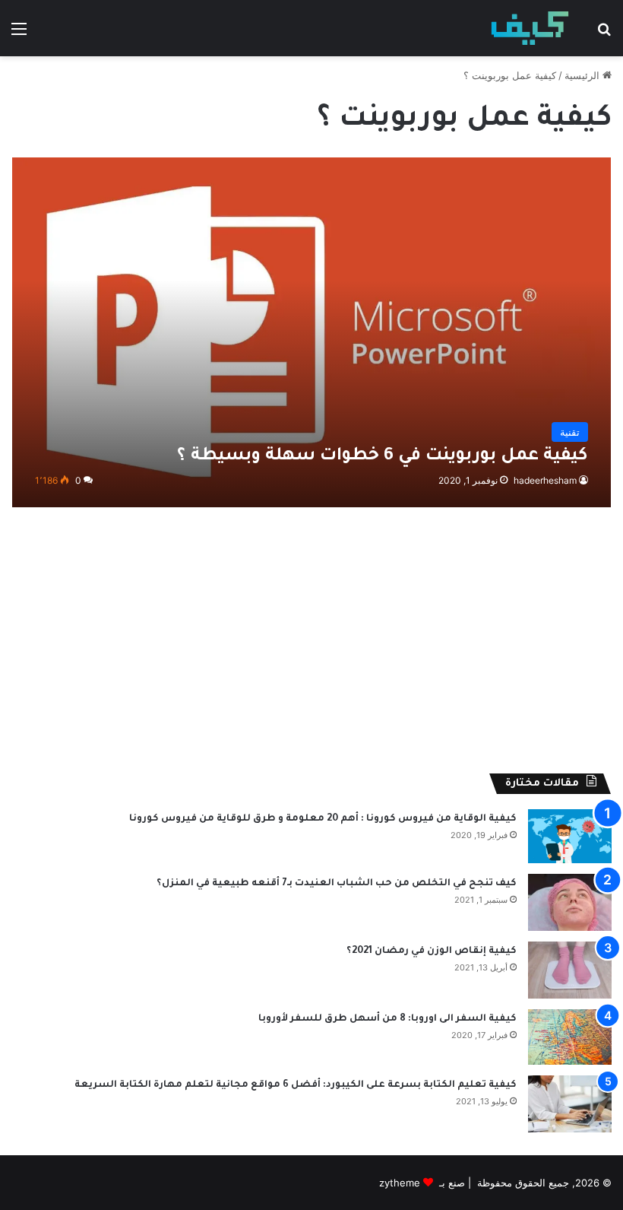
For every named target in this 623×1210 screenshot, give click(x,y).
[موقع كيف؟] (530, 28)
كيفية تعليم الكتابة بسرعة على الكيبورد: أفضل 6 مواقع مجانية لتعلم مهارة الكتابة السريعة (295, 1085)
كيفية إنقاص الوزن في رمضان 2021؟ (431, 951)
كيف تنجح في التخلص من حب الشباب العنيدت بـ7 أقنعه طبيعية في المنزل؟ (337, 883)
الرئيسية (583, 75)
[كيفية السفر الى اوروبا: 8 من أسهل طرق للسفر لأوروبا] (570, 1037)
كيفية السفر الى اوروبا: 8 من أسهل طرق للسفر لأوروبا (387, 1019)
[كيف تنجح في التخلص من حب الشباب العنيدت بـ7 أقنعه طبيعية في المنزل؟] (570, 902)
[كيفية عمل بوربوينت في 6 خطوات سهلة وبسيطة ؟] (312, 332)
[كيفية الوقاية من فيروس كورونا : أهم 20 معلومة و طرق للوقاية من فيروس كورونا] (570, 836)
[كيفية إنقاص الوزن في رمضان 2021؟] (570, 970)
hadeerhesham (545, 480)
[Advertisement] (311, 644)
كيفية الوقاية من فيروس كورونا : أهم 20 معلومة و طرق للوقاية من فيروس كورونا (323, 819)
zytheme (399, 1183)
